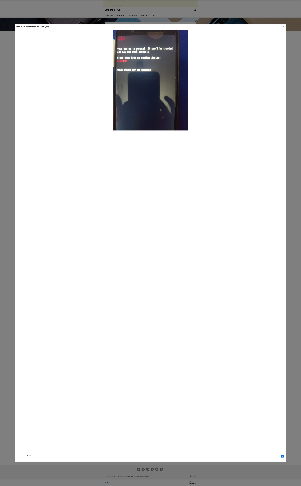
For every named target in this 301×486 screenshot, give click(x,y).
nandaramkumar (21, 455)
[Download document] (282, 456)
